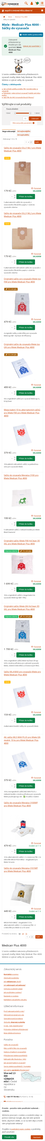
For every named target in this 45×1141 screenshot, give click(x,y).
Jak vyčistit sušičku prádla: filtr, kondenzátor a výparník (20, 90)
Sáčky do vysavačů (11, 1045)
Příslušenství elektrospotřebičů (15, 1055)
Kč (9, 113)
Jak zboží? (12, 981)
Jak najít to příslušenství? (16, 1070)
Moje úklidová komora (12, 1033)
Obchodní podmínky (11, 978)
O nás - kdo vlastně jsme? (13, 1026)
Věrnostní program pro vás (14, 1015)
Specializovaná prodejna (13, 1018)
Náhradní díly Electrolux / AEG (15, 1059)
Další (37, 142)
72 (26, 934)
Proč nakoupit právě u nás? (14, 1011)
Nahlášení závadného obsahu (15, 1000)
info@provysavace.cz (14, 1101)
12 (19, 934)
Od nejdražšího (23, 135)
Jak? (15, 985)
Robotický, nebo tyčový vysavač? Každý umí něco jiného (21, 94)
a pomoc (11, 974)
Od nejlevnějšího (23, 131)
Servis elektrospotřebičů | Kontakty (17, 1066)
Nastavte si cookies (11, 996)
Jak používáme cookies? (13, 992)
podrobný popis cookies (21, 1129)
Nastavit (36, 1137)
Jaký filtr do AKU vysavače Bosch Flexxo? (19, 97)
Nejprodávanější (8, 131)
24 (23, 934)
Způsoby (14, 1022)
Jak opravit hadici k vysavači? (15, 1063)
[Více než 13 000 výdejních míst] (31, 1076)
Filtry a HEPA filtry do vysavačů (15, 1048)
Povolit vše (9, 1137)
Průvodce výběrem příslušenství (16, 1029)
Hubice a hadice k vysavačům (15, 1052)
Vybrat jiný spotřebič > (32, 46)
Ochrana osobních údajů (13, 989)
